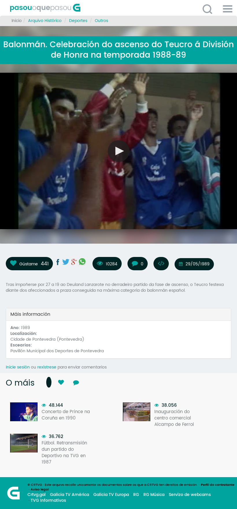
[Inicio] (71, 8)
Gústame (28, 264)
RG (136, 495)
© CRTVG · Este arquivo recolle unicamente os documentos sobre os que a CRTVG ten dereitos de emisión (112, 485)
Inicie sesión (18, 367)
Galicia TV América (69, 495)
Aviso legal (40, 489)
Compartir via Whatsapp (82, 261)
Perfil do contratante (217, 485)
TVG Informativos (48, 500)
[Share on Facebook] (57, 261)
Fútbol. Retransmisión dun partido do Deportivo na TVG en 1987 (64, 452)
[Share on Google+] (74, 261)
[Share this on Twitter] (65, 261)
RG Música (153, 495)
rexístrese (46, 367)
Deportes (78, 20)
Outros (101, 20)
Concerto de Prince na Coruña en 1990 (66, 415)
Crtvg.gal (36, 495)
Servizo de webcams (190, 495)
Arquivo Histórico (45, 20)
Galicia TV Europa (111, 495)
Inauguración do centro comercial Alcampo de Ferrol (174, 418)
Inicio (17, 20)
